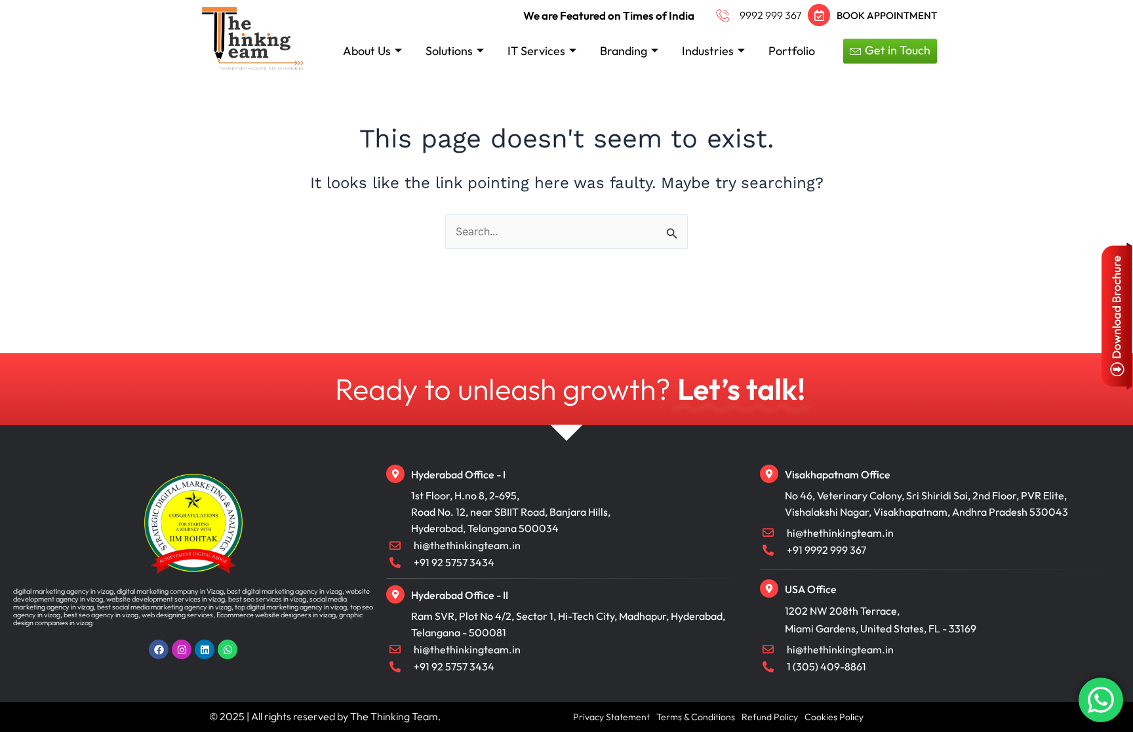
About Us (367, 50)
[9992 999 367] (723, 15)
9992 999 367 (770, 15)
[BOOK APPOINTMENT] (819, 15)
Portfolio (791, 50)
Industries (708, 50)
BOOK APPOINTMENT (887, 15)
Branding (623, 50)
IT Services (536, 50)
